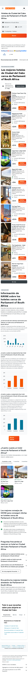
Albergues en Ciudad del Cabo (11, 628)
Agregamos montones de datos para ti (12, 667)
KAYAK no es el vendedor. (9, 664)
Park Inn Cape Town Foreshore (17, 264)
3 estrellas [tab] (16, 461)
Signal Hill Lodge (17, 169)
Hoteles (13, 645)
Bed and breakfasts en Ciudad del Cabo (13, 630)
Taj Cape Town (16, 206)
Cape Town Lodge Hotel (19, 151)
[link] (14, 438)
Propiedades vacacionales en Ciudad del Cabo (13, 633)
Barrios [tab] (15, 615)
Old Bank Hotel (16, 188)
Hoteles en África (20, 645)
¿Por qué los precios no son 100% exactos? (11, 670)
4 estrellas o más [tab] (6, 461)
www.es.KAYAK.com (6, 645)
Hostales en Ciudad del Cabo (11, 626)
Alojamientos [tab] (6, 615)
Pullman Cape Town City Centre (19, 94)
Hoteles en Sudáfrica (6, 647)
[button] (2, 8)
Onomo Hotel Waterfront (16, 133)
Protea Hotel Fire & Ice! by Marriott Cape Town (18, 225)
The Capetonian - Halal (18, 245)
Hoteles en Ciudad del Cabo (18, 647)
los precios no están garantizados (14, 660)
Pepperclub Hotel (17, 113)
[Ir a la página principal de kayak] (10, 8)
